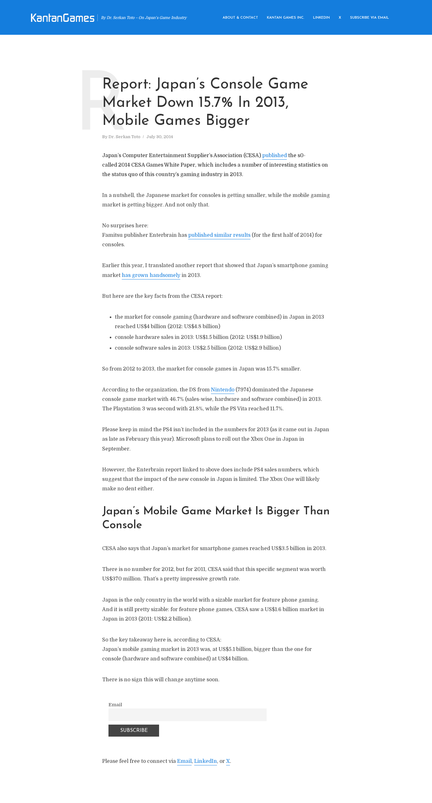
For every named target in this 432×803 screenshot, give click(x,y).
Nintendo (222, 390)
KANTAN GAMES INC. (285, 18)
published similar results (219, 235)
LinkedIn (205, 761)
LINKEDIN (321, 18)
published (274, 155)
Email (115, 704)
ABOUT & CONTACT (240, 18)
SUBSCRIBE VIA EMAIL (369, 18)
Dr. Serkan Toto (124, 136)
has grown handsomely (151, 275)
